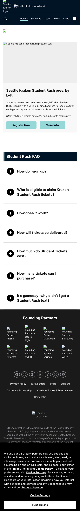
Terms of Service (32, 487)
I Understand (40, 504)
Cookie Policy (44, 468)
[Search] (5, 18)
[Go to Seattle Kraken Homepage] (29, 6)
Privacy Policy (21, 468)
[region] (40, 477)
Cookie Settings (36, 472)
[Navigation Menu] (74, 18)
